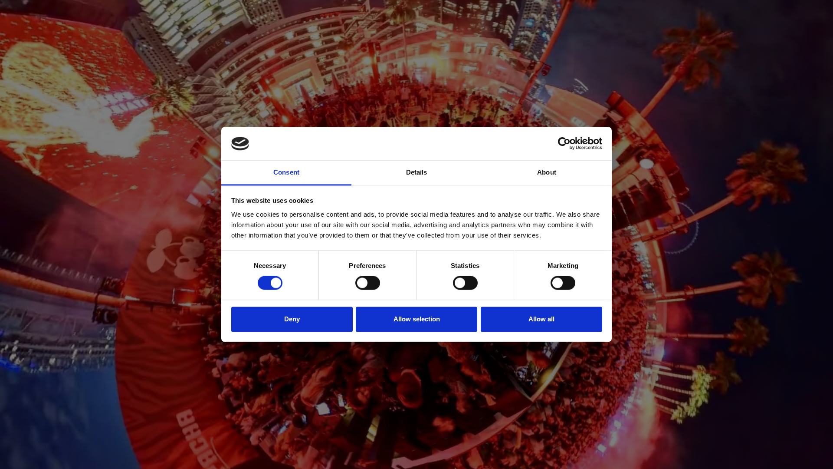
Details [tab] (416, 172)
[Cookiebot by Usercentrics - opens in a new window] (564, 143)
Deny (292, 319)
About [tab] (546, 172)
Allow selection (417, 319)
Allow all (541, 319)
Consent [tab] (286, 172)
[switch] (367, 283)
